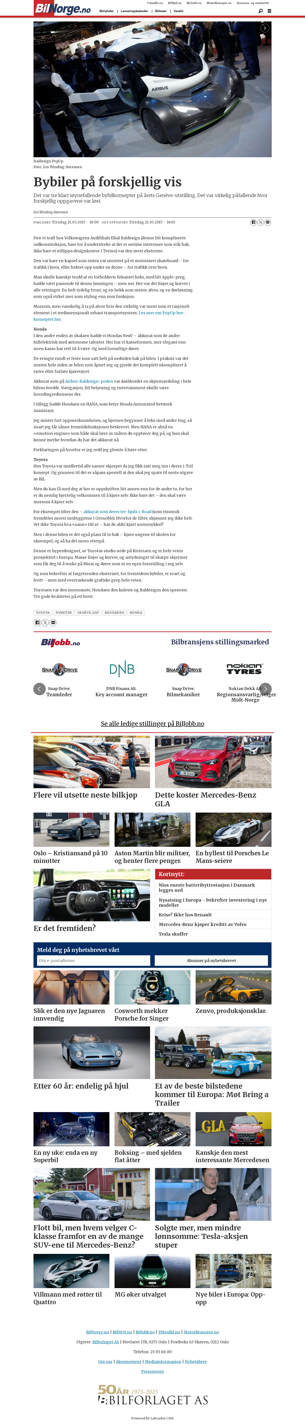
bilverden (114, 613)
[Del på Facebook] (253, 222)
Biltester (161, 11)
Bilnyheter (107, 11)
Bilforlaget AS (105, 1342)
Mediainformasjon (163, 1361)
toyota (43, 613)
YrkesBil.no (155, 3)
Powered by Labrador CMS (152, 1418)
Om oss (105, 1361)
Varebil (178, 11)
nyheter (64, 613)
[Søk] (260, 11)
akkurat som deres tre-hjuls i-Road (117, 511)
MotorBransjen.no (219, 3)
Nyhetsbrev (196, 1361)
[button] (39, 689)
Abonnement (128, 1361)
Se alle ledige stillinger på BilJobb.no (152, 723)
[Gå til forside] (62, 8)
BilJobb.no (194, 3)
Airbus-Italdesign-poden (89, 381)
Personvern (152, 1371)
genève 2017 (88, 613)
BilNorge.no (97, 1332)
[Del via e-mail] (267, 222)
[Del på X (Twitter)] (260, 222)
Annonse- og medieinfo (253, 3)
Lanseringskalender (134, 11)
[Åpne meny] (269, 11)
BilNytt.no (175, 3)
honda (136, 613)
